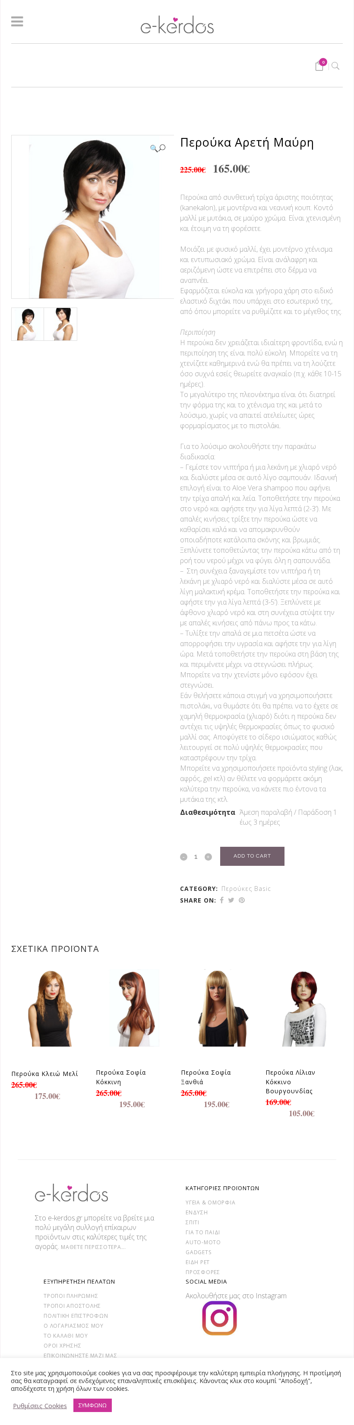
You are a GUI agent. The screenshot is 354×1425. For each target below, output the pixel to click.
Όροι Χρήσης (62, 1345)
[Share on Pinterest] (242, 900)
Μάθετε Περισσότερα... (93, 1247)
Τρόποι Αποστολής (72, 1306)
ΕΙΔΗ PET (198, 1262)
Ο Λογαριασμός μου (74, 1325)
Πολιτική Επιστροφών (76, 1315)
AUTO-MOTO (203, 1242)
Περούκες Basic (246, 888)
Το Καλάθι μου (66, 1335)
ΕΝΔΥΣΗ (197, 1212)
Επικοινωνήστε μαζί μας (80, 1355)
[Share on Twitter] (231, 900)
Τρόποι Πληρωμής (71, 1296)
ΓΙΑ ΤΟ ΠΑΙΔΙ (203, 1232)
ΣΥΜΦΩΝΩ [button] (93, 1405)
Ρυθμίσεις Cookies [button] (40, 1405)
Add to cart (252, 856)
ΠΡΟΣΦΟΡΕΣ (203, 1272)
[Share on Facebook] (222, 900)
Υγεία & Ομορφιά (210, 1202)
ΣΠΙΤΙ (192, 1222)
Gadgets (198, 1252)
